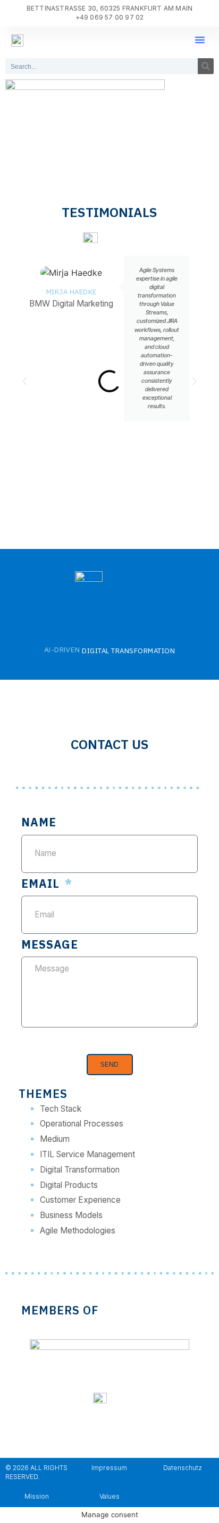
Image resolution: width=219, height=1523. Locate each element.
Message (49, 945)
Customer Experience (80, 1200)
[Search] (206, 66)
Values (109, 1496)
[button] (200, 40)
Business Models (71, 1215)
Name (38, 823)
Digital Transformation (80, 1170)
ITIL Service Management (87, 1154)
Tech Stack (60, 1109)
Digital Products (69, 1185)
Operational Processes (81, 1124)
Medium (55, 1139)
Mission (36, 1496)
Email (42, 884)
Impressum (109, 1468)
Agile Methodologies (77, 1230)
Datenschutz (182, 1468)
